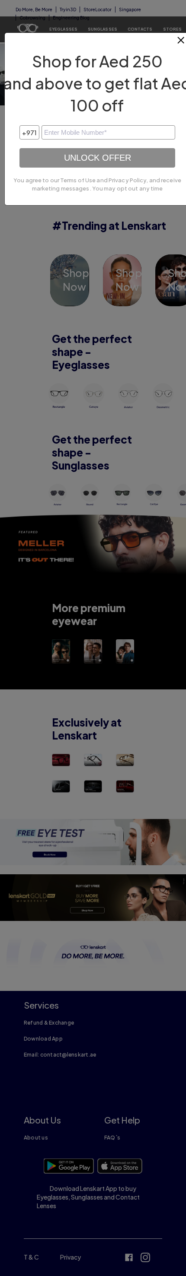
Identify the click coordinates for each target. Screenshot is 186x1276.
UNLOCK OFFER (97, 157)
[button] (181, 43)
